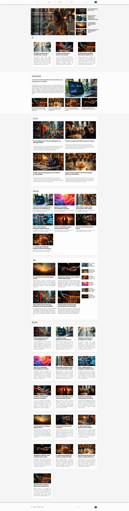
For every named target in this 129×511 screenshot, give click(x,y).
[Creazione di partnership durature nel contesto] (64, 46)
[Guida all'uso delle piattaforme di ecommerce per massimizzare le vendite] (81, 18)
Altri (72, 2)
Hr (37, 2)
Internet (60, 2)
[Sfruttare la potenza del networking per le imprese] (80, 129)
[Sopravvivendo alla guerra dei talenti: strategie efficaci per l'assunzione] (56, 102)
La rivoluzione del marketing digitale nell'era (92, 24)
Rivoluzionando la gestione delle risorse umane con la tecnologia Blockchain (85, 55)
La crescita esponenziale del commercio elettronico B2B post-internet (72, 109)
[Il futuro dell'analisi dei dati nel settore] (81, 11)
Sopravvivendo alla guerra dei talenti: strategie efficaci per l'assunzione (54, 109)
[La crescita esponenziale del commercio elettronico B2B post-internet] (73, 102)
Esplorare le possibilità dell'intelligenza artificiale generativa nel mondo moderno (63, 208)
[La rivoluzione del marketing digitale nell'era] (81, 25)
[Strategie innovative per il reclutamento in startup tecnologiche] (42, 46)
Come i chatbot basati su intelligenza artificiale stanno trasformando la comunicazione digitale (92, 266)
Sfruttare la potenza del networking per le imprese (93, 31)
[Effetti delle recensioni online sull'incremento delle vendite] (86, 199)
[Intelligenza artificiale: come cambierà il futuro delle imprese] (89, 102)
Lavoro (49, 2)
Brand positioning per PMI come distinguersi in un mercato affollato (41, 339)
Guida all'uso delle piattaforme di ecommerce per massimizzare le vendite (42, 208)
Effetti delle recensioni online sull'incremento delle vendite (92, 290)
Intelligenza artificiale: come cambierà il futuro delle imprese (89, 108)
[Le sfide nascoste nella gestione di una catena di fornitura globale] (48, 161)
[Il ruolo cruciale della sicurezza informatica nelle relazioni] (64, 219)
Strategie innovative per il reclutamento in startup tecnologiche (41, 55)
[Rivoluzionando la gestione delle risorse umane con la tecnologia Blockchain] (86, 46)
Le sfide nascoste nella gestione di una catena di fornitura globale (85, 427)
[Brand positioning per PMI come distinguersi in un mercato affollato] (48, 129)
